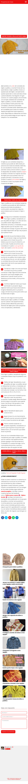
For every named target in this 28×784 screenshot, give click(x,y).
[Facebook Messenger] (6, 517)
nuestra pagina (6, 491)
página (24, 172)
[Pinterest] (9, 517)
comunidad (15, 179)
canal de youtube (17, 248)
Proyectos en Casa (7, 2)
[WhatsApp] (13, 517)
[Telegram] (16, 517)
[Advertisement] (14, 20)
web (13, 86)
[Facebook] (2, 517)
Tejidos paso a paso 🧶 (12, 495)
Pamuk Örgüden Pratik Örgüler (15, 473)
